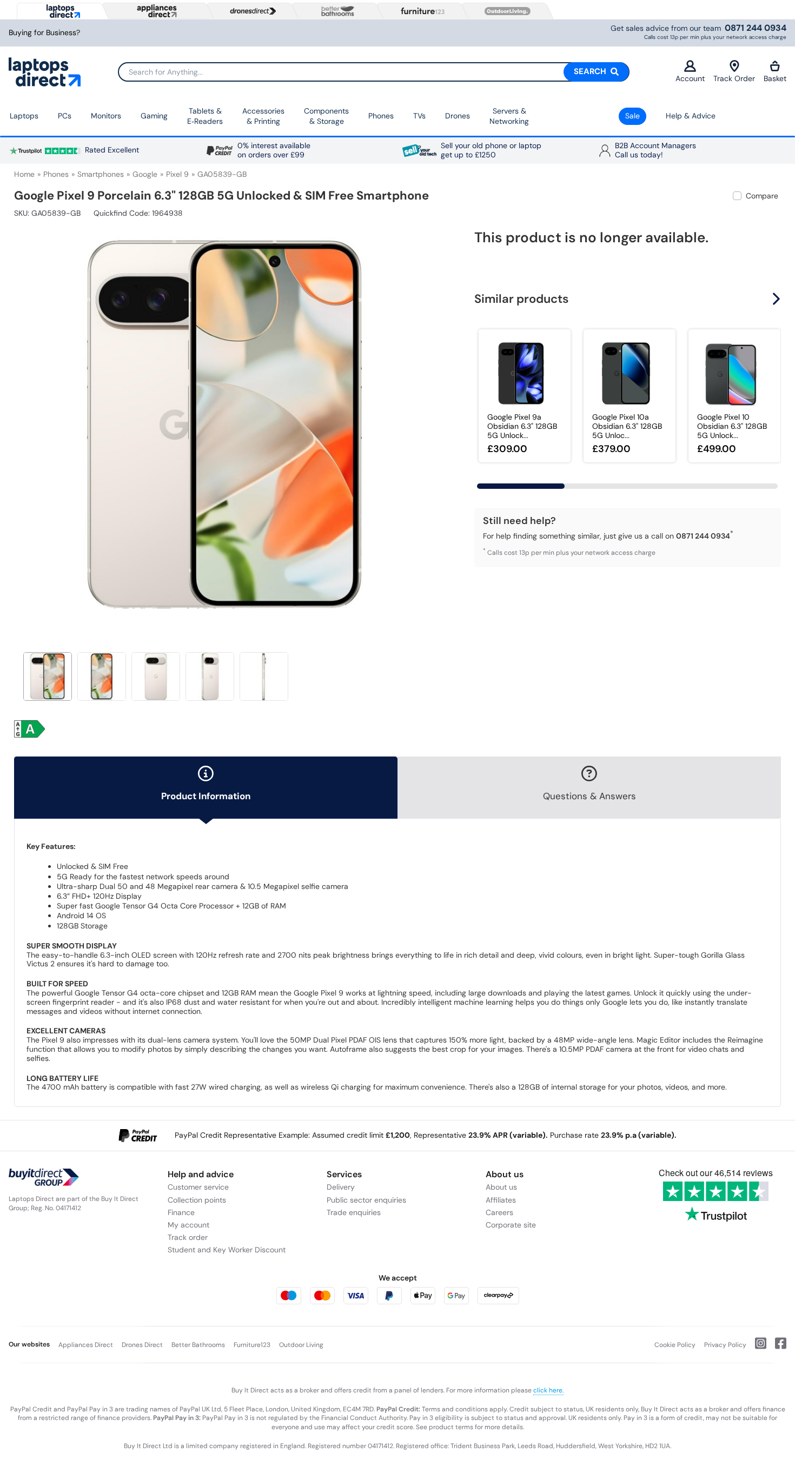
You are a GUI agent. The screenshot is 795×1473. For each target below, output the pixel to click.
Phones (381, 116)
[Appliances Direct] (156, 10)
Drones (457, 116)
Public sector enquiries (366, 1200)
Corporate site (511, 1225)
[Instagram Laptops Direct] (756, 1347)
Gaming (154, 116)
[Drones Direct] (250, 11)
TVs (419, 116)
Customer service (198, 1187)
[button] (428, 420)
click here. (548, 1390)
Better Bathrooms (198, 1345)
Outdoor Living (301, 1345)
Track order (188, 1237)
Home (24, 174)
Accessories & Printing (263, 116)
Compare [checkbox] (762, 196)
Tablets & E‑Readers (205, 116)
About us (501, 1187)
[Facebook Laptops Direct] (776, 1347)
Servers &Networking (509, 116)
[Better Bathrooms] (335, 11)
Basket (775, 78)
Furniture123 (252, 1345)
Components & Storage (326, 116)
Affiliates (501, 1200)
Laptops (24, 116)
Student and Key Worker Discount (227, 1250)
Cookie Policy (674, 1345)
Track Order (734, 78)
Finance (181, 1212)
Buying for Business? (44, 32)
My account (188, 1225)
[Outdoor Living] (505, 11)
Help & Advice (691, 116)
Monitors (106, 116)
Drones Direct (142, 1345)
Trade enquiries (354, 1212)
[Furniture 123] (420, 11)
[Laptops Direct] (61, 11)
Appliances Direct (85, 1345)
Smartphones (100, 174)
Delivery (341, 1187)
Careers (499, 1212)
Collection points (197, 1200)
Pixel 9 (177, 174)
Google (144, 174)
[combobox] (373, 72)
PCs (64, 116)
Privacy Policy (725, 1345)
